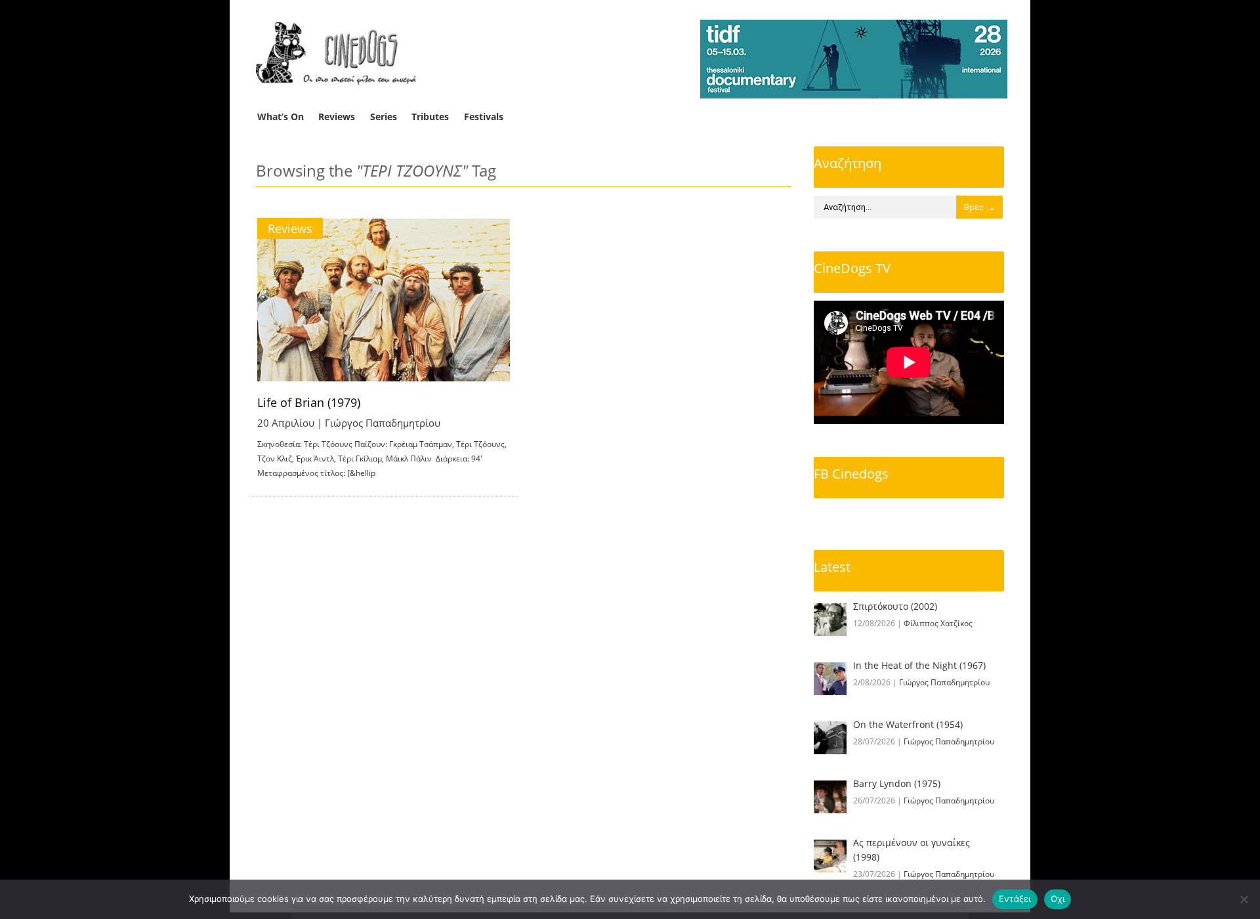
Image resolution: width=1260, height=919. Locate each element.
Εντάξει (1015, 898)
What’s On (280, 116)
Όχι (1058, 898)
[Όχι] (1243, 899)
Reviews (336, 116)
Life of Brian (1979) (308, 402)
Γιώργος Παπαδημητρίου (382, 422)
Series (383, 116)
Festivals (483, 116)
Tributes (430, 116)
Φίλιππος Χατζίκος (938, 623)
